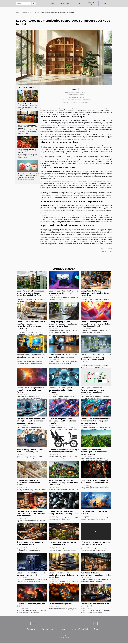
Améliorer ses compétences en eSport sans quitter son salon (30, 356)
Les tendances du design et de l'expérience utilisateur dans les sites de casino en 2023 (31, 513)
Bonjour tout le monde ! (25, 104)
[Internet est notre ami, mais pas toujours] (32, 592)
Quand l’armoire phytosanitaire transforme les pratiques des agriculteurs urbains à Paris (30, 293)
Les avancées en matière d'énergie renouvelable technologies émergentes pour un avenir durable (96, 358)
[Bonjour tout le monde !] (27, 96)
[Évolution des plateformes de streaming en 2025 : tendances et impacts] (64, 407)
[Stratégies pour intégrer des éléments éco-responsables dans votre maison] (64, 469)
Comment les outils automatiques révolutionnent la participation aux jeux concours (95, 421)
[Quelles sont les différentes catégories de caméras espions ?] (64, 500)
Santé (78, 3)
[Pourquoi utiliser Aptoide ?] (64, 592)
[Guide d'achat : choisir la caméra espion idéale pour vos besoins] (64, 344)
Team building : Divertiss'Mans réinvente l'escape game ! (30, 451)
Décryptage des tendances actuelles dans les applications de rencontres (95, 293)
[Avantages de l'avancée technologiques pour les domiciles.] (96, 562)
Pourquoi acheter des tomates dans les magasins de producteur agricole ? (28, 151)
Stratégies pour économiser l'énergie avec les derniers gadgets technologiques (93, 390)
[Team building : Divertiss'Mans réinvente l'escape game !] (32, 438)
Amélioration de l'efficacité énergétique (75, 92)
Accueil (18, 12)
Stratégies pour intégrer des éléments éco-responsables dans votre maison (63, 482)
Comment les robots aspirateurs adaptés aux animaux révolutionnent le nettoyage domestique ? (31, 325)
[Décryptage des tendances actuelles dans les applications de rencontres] (96, 280)
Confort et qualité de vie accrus (75, 97)
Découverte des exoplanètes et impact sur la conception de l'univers (30, 390)
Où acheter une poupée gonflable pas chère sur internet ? (95, 543)
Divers (105, 3)
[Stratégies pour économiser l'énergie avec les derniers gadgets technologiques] (96, 377)
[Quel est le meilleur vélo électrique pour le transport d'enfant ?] (64, 438)
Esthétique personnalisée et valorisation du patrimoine (75, 99)
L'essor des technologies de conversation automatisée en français (62, 390)
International (65, 3)
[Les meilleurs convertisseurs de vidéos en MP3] (96, 592)
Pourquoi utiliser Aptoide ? (60, 604)
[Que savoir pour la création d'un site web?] (96, 500)
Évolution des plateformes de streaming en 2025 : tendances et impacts (63, 421)
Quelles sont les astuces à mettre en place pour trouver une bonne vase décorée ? (28, 127)
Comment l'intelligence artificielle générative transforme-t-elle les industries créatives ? (96, 324)
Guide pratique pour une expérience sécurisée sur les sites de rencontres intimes (64, 324)
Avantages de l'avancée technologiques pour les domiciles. (96, 574)
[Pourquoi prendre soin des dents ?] (27, 166)
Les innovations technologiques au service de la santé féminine (95, 481)
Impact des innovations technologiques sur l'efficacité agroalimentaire (94, 452)
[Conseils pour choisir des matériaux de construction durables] (32, 469)
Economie (51, 3)
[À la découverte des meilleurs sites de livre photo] (32, 531)
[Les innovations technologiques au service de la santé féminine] (96, 469)
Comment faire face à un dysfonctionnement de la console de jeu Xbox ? (63, 575)
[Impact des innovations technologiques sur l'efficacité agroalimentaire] (96, 438)
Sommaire (76, 89)
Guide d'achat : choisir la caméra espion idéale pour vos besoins (63, 356)
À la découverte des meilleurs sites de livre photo (30, 543)
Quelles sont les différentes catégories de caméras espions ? (63, 512)
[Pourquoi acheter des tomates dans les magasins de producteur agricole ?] (27, 142)
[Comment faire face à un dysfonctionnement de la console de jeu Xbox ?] (64, 562)
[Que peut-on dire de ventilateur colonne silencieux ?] (64, 531)
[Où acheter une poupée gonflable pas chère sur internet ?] (96, 531)
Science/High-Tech (92, 3)
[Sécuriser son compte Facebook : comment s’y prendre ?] (32, 562)
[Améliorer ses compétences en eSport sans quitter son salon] (32, 344)
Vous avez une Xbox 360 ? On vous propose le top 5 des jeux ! (64, 292)
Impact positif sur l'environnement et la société (75, 102)
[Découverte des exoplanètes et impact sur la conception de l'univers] (32, 377)
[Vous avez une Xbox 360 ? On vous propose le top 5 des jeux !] (64, 280)
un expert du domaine (80, 138)
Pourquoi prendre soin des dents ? (28, 174)
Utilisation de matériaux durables (75, 94)
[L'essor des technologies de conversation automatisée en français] (64, 377)
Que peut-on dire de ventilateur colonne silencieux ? (63, 543)
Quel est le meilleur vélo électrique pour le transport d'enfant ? (64, 451)
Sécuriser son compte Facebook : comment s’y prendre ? (31, 574)
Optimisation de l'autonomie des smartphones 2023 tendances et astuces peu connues (31, 421)
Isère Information (64, 637)
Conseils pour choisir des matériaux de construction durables (28, 482)
